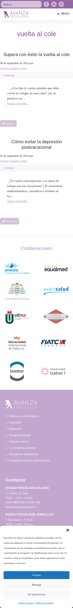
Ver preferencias (37, 594)
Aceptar (36, 575)
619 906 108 (33, 502)
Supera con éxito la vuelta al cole (36, 54)
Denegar (36, 584)
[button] (67, 530)
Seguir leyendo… (18, 103)
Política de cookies (26, 603)
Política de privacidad (44, 603)
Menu (65, 13)
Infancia (10, 123)
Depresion (11, 221)
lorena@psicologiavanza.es (20, 506)
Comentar (9, 75)
